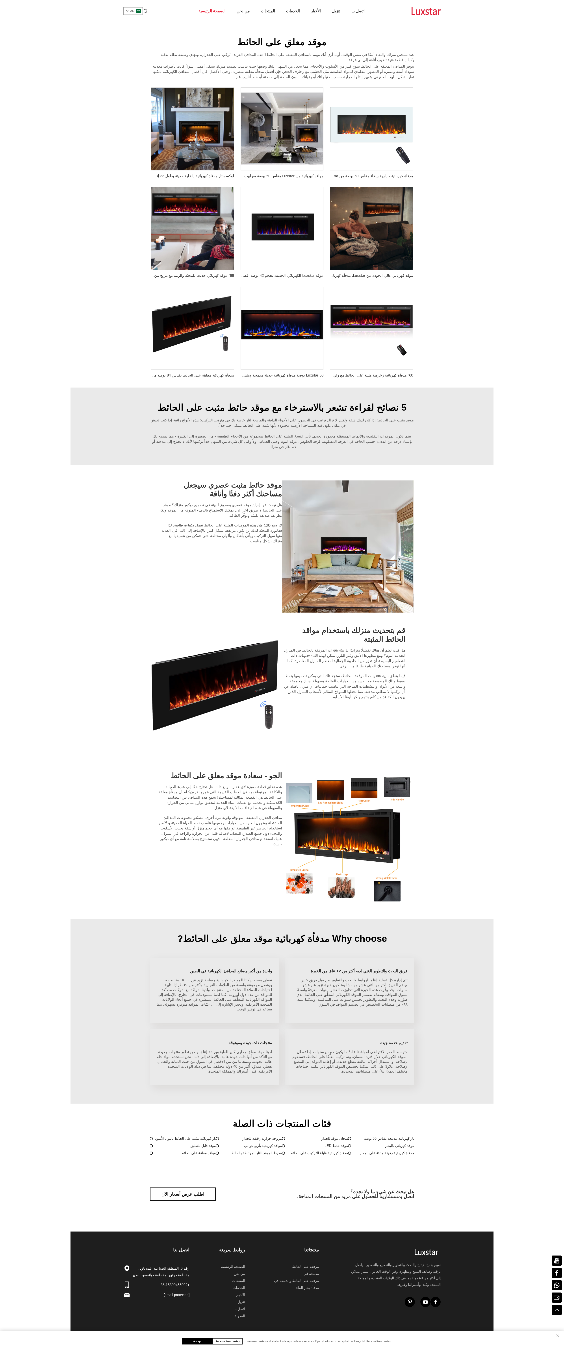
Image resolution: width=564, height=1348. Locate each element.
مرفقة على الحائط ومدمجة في (296, 1281)
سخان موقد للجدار (334, 1138)
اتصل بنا (358, 11)
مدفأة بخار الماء (307, 1288)
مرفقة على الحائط (305, 1267)
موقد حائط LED (336, 1146)
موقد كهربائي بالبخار (399, 1146)
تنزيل (336, 11)
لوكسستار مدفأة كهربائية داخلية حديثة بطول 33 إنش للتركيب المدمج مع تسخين (172, 176)
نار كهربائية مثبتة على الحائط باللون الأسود (185, 1138)
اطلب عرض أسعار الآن (182, 1194)
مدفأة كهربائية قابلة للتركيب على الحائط (319, 1153)
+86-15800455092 (175, 1285)
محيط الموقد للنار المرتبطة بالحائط (256, 1153)
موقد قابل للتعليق (203, 1146)
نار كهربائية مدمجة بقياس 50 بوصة (389, 1138)
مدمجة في (311, 1274)
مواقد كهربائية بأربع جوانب (263, 1146)
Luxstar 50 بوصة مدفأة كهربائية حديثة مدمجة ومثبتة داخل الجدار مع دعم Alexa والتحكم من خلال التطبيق (241, 375)
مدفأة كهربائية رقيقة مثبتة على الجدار (387, 1153)
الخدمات (293, 11)
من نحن (243, 11)
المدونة (240, 1316)
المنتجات (268, 11)
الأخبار (316, 11)
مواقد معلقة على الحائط (198, 1153)
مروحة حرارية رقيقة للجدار (262, 1138)
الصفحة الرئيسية (212, 11)
